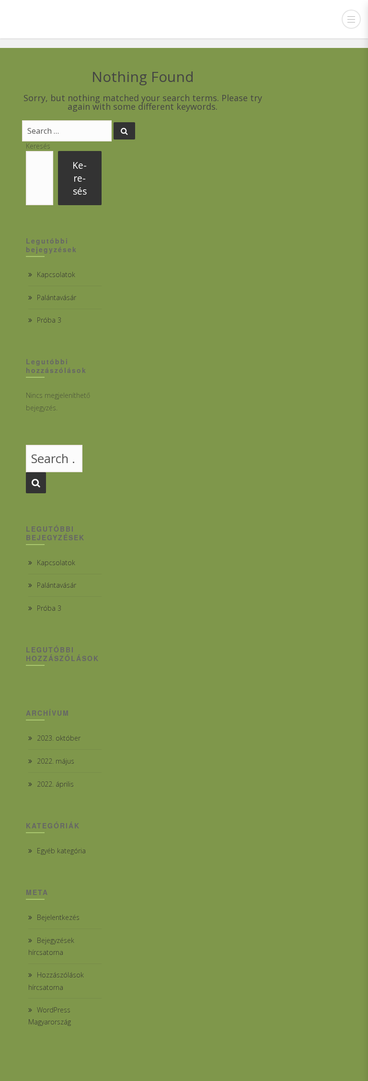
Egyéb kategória (61, 850)
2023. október (58, 738)
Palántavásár (56, 297)
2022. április (55, 784)
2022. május (55, 761)
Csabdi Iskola (54, 19)
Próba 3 (49, 320)
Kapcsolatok (56, 274)
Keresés (38, 146)
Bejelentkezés (58, 917)
